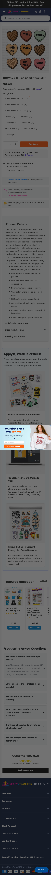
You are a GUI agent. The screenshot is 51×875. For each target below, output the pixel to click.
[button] (42, 870)
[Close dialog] (50, 425)
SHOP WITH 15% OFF (14, 446)
